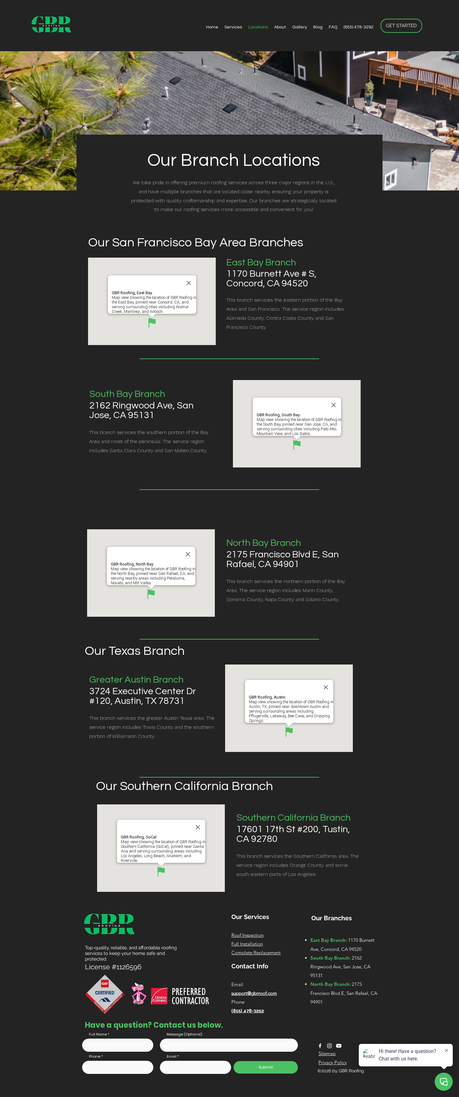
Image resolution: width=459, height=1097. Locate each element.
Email (171, 1056)
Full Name (98, 1034)
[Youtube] (339, 1046)
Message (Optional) (184, 1034)
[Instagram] (329, 1046)
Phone (94, 1056)
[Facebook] (320, 1046)
